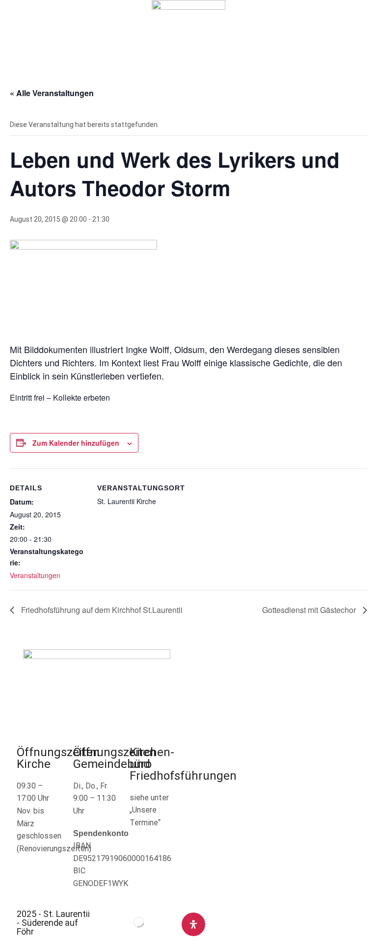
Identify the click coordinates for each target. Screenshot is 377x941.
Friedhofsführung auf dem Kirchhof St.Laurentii (101, 609)
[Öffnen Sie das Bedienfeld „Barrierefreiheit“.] (193, 924)
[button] (12, 33)
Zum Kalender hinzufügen (75, 443)
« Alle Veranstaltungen (52, 93)
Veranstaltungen (35, 575)
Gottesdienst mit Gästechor (310, 609)
